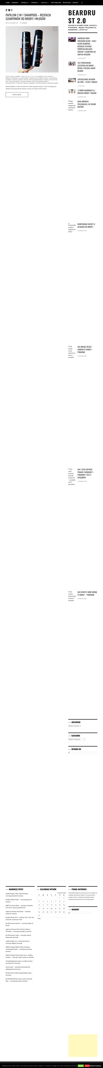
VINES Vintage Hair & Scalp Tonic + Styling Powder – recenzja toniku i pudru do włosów (20, 956)
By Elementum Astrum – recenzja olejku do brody (19, 924)
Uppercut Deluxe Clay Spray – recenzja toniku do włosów (18, 912)
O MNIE (8, 2)
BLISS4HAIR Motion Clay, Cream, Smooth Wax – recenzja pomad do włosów (19, 980)
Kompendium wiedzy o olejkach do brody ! (86, 225)
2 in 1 (28, 76)
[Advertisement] (82, 1045)
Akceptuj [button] (81, 1065)
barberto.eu (15, 78)
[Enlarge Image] (55, 29)
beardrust (24, 23)
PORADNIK (15, 2)
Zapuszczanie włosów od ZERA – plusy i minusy (87, 80)
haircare (9, 80)
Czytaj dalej (16, 94)
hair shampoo (53, 78)
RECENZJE (24, 2)
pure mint (19, 83)
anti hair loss (48, 76)
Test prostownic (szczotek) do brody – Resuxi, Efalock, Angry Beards (86, 66)
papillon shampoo (14, 81)
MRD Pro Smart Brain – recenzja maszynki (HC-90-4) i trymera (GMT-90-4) (19, 907)
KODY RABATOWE (56, 2)
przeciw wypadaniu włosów (40, 81)
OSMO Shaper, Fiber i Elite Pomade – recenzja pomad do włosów (17, 895)
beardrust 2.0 (82, 16)
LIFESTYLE (44, 2)
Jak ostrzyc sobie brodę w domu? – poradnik (87, 593)
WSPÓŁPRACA (67, 2)
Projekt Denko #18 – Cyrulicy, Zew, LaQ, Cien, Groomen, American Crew (20, 918)
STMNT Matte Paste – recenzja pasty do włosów (19, 901)
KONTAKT (75, 2)
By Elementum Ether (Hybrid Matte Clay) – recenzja (19, 974)
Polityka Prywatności (95, 1065)
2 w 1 (33, 76)
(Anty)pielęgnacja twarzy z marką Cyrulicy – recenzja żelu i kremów (20, 962)
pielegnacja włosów (26, 81)
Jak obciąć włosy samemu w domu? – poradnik (85, 349)
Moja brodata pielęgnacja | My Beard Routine (86, 104)
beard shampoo (24, 78)
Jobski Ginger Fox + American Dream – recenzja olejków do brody (18, 942)
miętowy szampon (17, 80)
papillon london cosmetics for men (39, 80)
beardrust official (43, 78)
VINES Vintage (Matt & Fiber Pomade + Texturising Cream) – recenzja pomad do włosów (19, 949)
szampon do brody (41, 83)
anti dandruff (39, 76)
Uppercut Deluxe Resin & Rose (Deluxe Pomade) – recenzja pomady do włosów (18, 930)
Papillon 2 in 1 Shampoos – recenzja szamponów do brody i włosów (28, 17)
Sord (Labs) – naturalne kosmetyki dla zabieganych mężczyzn (18, 968)
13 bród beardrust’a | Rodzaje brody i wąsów (86, 92)
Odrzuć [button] (87, 1065)
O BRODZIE (34, 2)
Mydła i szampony (15, 76)
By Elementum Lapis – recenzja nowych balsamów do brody (18, 936)
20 (51, 908)
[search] (82, 3)
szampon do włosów (53, 83)
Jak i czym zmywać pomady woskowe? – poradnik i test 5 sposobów (85, 473)
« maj (38, 918)
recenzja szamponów (29, 83)
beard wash (33, 78)
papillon (26, 80)
